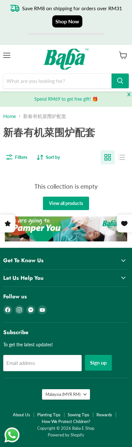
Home (9, 116)
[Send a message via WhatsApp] (12, 435)
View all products (66, 203)
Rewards (104, 414)
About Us (21, 414)
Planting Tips (49, 414)
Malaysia (62, 394)
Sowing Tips (78, 414)
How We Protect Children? (66, 421)
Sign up (98, 362)
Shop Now (67, 21)
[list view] (122, 157)
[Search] (120, 81)
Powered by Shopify (66, 434)
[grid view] (108, 157)
